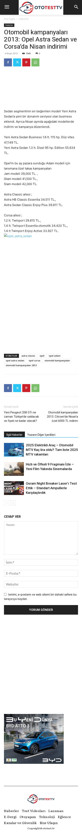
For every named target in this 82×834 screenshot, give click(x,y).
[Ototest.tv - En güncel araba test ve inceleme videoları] (41, 7)
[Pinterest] (26, 62)
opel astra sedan (15, 360)
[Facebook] (8, 62)
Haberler (24, 19)
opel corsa (34, 360)
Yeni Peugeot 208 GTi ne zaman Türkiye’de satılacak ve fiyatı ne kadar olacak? (21, 417)
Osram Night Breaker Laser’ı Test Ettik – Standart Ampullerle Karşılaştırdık (51, 488)
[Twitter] (17, 62)
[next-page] (12, 502)
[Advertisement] (41, 305)
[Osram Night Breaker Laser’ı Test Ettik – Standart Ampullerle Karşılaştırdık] (14, 488)
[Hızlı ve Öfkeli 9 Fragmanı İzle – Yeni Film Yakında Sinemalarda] (14, 469)
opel (42, 355)
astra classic (28, 355)
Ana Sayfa (9, 19)
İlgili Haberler (14, 434)
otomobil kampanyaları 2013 (21, 365)
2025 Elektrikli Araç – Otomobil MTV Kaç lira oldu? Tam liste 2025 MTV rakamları (52, 449)
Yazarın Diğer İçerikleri (41, 434)
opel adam (55, 355)
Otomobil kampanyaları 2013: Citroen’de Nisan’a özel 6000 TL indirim (62, 417)
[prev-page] (6, 502)
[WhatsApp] (35, 62)
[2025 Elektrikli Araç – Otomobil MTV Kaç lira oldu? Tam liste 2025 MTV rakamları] (14, 450)
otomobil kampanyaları (57, 360)
